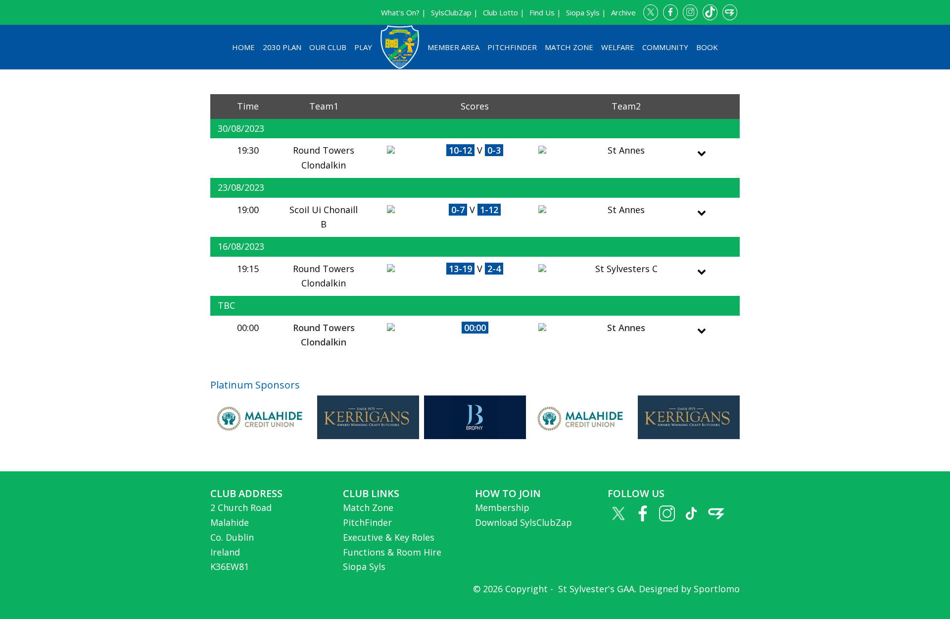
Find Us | (545, 12)
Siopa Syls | (586, 12)
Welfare (617, 47)
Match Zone (569, 47)
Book (707, 47)
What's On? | (403, 12)
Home (243, 47)
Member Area (453, 47)
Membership (502, 507)
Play (363, 47)
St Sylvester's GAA (595, 589)
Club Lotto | (503, 12)
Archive (623, 12)
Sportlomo (717, 589)
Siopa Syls (364, 566)
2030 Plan (282, 47)
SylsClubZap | (454, 12)
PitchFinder (512, 47)
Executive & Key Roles (388, 537)
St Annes (626, 328)
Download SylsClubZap (523, 522)
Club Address (246, 493)
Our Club (327, 47)
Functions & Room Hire (392, 552)
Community (665, 47)
